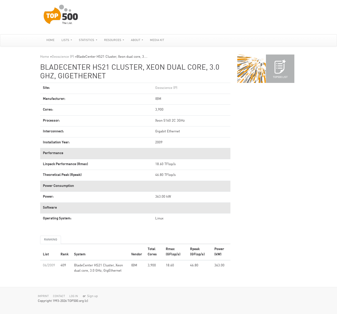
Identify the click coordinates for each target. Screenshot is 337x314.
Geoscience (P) (63, 57)
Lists (65, 40)
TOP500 (251, 69)
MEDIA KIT (157, 40)
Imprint (43, 296)
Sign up (92, 296)
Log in (73, 296)
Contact (59, 296)
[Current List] (280, 69)
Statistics (87, 40)
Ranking (50, 239)
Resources (113, 40)
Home (50, 40)
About (136, 40)
